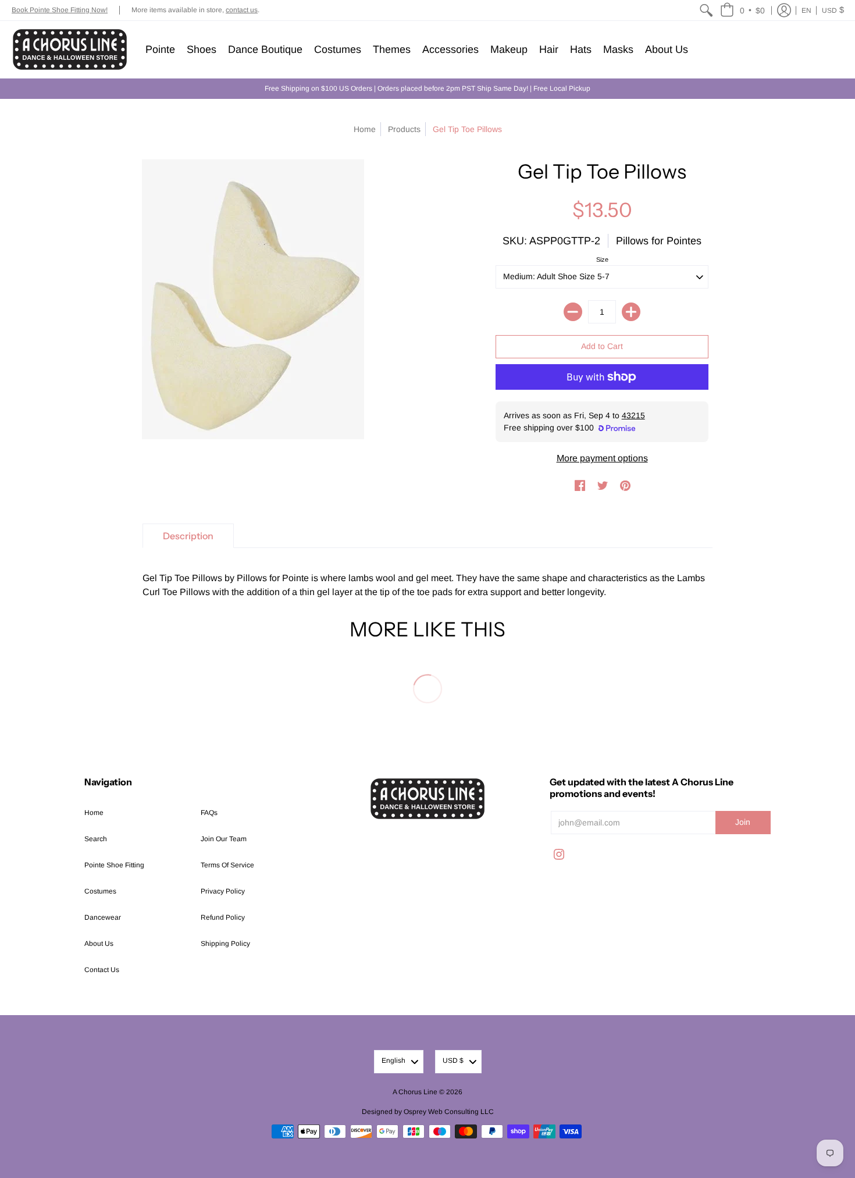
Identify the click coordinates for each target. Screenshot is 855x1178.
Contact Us (101, 970)
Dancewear (102, 917)
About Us (98, 943)
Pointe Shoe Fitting (114, 865)
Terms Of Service (227, 865)
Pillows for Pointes (658, 241)
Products (404, 129)
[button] (742, 10)
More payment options (602, 458)
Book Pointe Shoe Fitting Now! (60, 10)
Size (602, 259)
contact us (242, 10)
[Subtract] (573, 311)
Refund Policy (223, 917)
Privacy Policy (223, 891)
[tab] (188, 536)
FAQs (209, 813)
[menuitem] (706, 10)
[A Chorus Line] (70, 49)
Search (95, 839)
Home (365, 129)
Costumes (100, 891)
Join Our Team (224, 839)
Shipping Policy (225, 943)
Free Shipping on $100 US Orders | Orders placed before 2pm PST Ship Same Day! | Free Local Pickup (427, 88)
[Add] (631, 311)
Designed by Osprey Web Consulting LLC (428, 1112)
